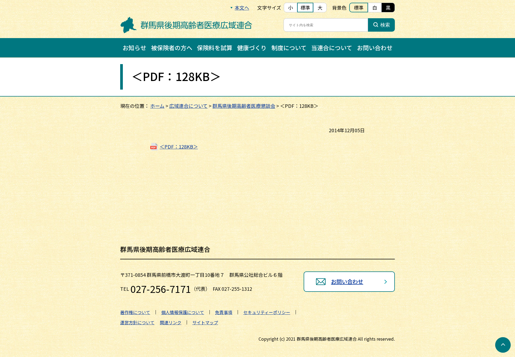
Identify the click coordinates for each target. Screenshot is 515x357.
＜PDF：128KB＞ (179, 146)
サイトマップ (205, 322)
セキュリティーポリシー (266, 312)
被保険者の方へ (171, 47)
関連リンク (170, 322)
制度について (289, 47)
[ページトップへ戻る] (503, 345)
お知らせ (134, 47)
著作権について (135, 312)
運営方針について (137, 322)
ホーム (157, 105)
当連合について (331, 47)
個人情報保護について (182, 312)
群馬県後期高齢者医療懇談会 (243, 105)
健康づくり (252, 47)
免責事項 (223, 312)
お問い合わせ (374, 47)
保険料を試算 (214, 47)
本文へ (242, 7)
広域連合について (188, 105)
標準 (305, 7)
